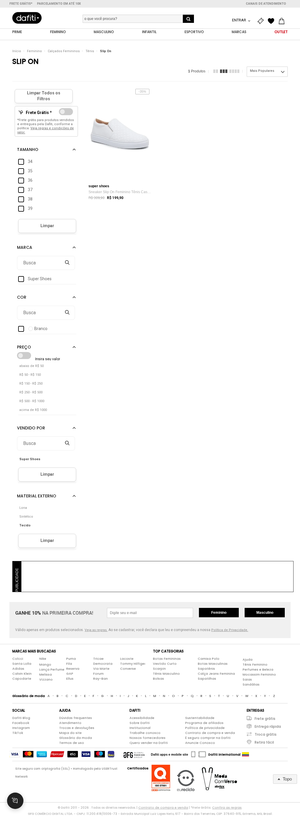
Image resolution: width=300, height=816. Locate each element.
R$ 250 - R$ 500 (30, 392)
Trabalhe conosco (145, 733)
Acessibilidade (141, 718)
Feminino (34, 51)
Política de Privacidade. (229, 630)
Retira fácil (264, 742)
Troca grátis (266, 734)
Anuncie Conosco (200, 743)
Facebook (20, 723)
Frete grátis (265, 718)
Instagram (21, 728)
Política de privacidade (205, 728)
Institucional (140, 728)
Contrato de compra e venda (210, 733)
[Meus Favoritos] (272, 21)
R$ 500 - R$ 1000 (31, 401)
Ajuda (248, 659)
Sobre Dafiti (139, 723)
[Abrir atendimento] (15, 801)
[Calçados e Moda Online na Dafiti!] (27, 18)
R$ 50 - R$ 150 (30, 375)
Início (16, 51)
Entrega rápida (268, 726)
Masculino (264, 613)
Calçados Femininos (64, 51)
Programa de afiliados (204, 723)
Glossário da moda (75, 738)
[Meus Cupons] (262, 21)
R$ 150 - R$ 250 (30, 383)
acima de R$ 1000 (33, 410)
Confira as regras (227, 807)
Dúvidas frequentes (75, 718)
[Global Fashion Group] (134, 754)
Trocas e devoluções (76, 728)
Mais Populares (262, 71)
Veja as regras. (96, 630)
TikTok (17, 733)
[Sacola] (283, 21)
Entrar (239, 20)
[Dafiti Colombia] (245, 754)
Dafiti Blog (21, 718)
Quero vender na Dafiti (148, 743)
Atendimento (70, 723)
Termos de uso (71, 743)
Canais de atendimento (266, 4)
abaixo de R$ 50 (31, 366)
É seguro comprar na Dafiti (208, 738)
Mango (45, 664)
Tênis (90, 51)
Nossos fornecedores (147, 738)
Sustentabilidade (199, 718)
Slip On (105, 51)
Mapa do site (70, 733)
